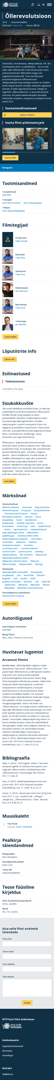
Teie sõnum (8, 976)
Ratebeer (28, 581)
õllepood (35, 561)
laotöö (7, 529)
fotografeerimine (42, 510)
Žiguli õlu (46, 581)
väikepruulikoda (9, 554)
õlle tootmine (26, 554)
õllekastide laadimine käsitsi (15, 557)
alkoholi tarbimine (10, 507)
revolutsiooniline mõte (28, 535)
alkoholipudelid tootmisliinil (15, 572)
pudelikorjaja (8, 535)
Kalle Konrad (21, 241)
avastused (27, 507)
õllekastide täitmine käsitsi (14, 561)
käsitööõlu (29, 575)
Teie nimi (7, 938)
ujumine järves (25, 551)
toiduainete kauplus (11, 545)
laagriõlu (6, 578)
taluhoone (21, 542)
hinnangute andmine (12, 516)
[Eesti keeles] (38, 4)
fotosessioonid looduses (16, 513)
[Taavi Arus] (7, 257)
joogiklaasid (8, 575)
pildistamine (32, 532)
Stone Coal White (24, 826)
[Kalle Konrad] (7, 239)
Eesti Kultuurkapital (33, 203)
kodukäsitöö (31, 519)
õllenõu (46, 584)
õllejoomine (41, 554)
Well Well (6, 195)
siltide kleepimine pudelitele (15, 538)
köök (33, 526)
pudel (33, 578)
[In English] (43, 4)
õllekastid (22, 584)
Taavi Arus (17, 25)
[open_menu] (49, 4)
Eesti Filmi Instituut (11, 203)
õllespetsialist (25, 564)
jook (19, 575)
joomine (29, 516)
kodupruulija (8, 523)
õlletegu (39, 564)
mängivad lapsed (38, 529)
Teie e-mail (8, 951)
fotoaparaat (36, 572)
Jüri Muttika (20, 324)
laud (15, 578)
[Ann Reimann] (7, 290)
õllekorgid (35, 584)
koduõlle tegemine (25, 523)
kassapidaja (7, 519)
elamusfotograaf (10, 510)
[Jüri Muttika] (7, 323)
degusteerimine (42, 507)
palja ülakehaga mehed (13, 532)
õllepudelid (9, 588)
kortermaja (22, 526)
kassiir (19, 519)
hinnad (34, 513)
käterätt (41, 575)
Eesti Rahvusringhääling (13, 210)
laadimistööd (44, 526)
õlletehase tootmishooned (30, 588)
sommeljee (36, 538)
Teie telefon (8, 964)
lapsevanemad (20, 529)
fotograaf (26, 510)
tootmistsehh (8, 551)
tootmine (28, 545)
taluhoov (33, 542)
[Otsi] (32, 4)
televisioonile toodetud (13, 595)
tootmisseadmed (29, 548)
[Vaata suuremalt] (27, 44)
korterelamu (8, 526)
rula (37, 581)
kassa (38, 516)
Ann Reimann (21, 291)
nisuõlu (23, 578)
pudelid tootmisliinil (11, 581)
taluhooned (9, 584)
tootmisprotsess (10, 548)
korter (40, 523)
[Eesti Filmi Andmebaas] (10, 4)
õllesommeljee (9, 564)
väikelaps (39, 551)
